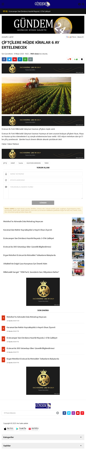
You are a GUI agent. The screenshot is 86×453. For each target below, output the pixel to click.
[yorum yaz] (30, 59)
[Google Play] (21, 428)
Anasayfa (5, 37)
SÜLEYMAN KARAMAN (34, 163)
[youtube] (78, 413)
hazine (21, 163)
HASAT (13, 163)
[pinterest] (19, 59)
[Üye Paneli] (79, 4)
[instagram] (73, 413)
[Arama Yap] (83, 4)
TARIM (46, 163)
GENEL (11, 37)
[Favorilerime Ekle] (81, 59)
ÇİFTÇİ (5, 163)
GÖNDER (43, 203)
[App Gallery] (33, 428)
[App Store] (9, 428)
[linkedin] (14, 59)
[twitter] (9, 59)
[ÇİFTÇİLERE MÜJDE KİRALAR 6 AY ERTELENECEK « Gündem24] (42, 4)
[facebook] (4, 59)
